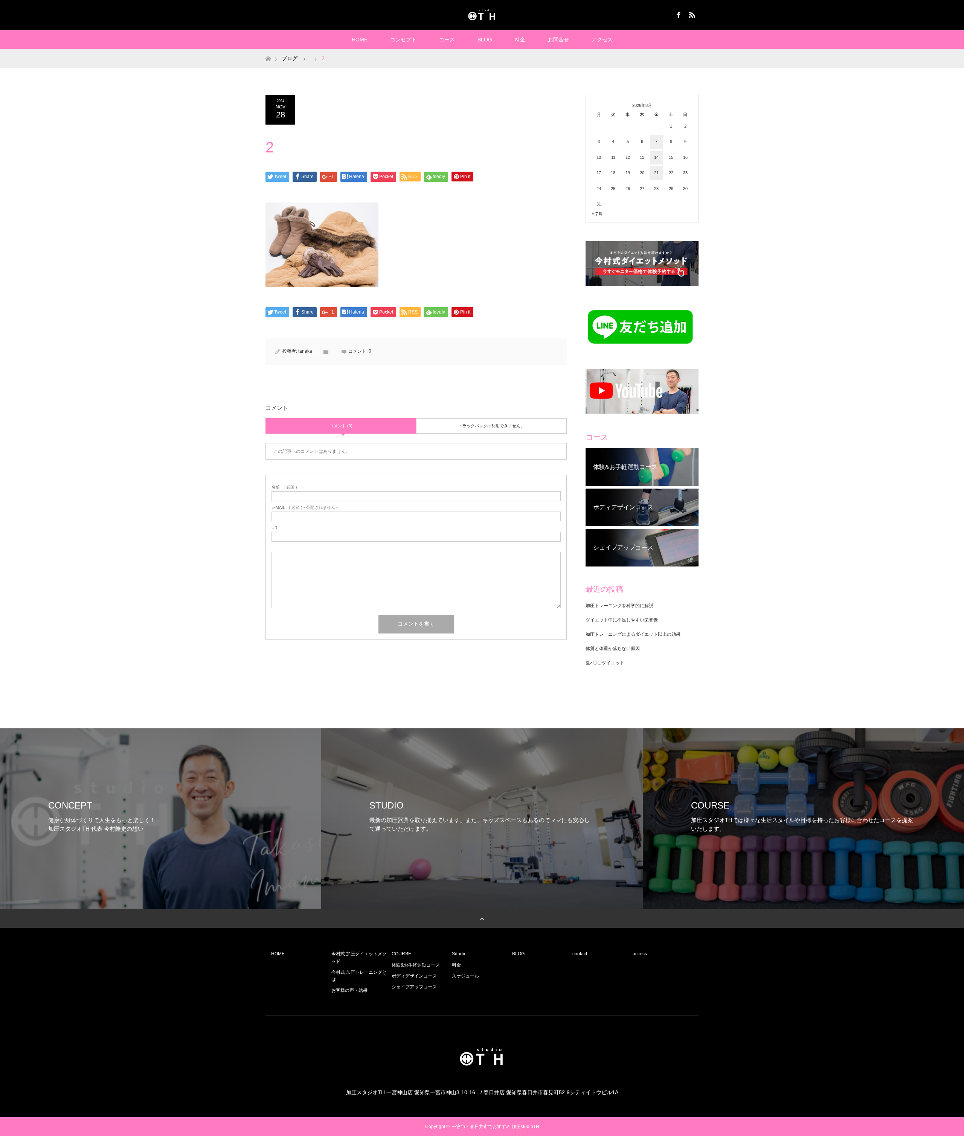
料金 (520, 40)
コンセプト (403, 40)
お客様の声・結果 (349, 990)
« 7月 (597, 214)
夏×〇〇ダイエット (605, 662)
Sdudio (459, 953)
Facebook (677, 13)
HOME (360, 40)
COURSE (401, 953)
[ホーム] (267, 52)
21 (656, 173)
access (640, 953)
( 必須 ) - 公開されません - (305, 508)
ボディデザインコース (414, 976)
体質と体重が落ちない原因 (613, 648)
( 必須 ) (284, 487)
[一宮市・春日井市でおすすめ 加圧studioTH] (482, 14)
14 (656, 157)
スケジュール (465, 976)
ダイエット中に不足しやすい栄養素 (622, 620)
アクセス (602, 40)
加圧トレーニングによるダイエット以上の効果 (633, 634)
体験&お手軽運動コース (416, 965)
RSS (691, 13)
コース (447, 40)
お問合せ (558, 40)
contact (579, 953)
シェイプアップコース (414, 987)
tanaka (305, 351)
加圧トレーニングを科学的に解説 (619, 605)
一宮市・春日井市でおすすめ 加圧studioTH (495, 1126)
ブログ (289, 58)
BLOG (484, 40)
